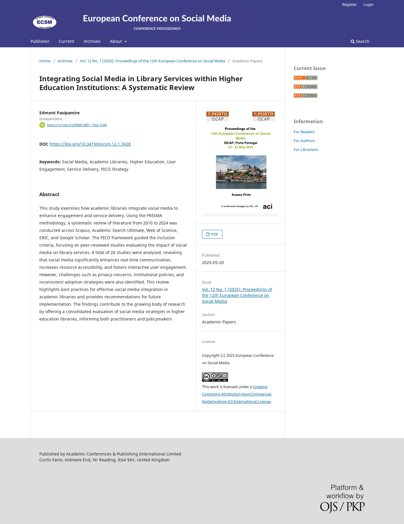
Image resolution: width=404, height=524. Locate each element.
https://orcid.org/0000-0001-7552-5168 (77, 125)
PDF (214, 234)
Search (362, 41)
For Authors (304, 140)
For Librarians (306, 149)
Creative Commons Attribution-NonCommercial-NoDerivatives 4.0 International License (237, 394)
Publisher (39, 41)
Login (368, 4)
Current (66, 41)
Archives (92, 41)
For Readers (304, 131)
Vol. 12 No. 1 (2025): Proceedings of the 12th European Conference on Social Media (152, 61)
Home (44, 61)
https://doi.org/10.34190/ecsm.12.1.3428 (90, 144)
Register (349, 4)
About (116, 41)
